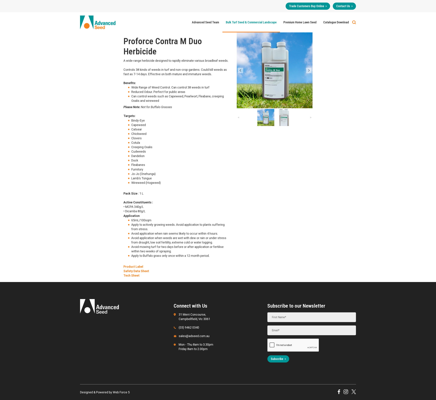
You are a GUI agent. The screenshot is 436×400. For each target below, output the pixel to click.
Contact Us (343, 6)
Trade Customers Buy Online (306, 6)
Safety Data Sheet (136, 271)
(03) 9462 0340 (189, 327)
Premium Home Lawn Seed (299, 22)
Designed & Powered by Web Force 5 (105, 392)
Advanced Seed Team (205, 22)
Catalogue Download (336, 22)
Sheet (135, 275)
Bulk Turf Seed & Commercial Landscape (251, 22)
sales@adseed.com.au (194, 336)
